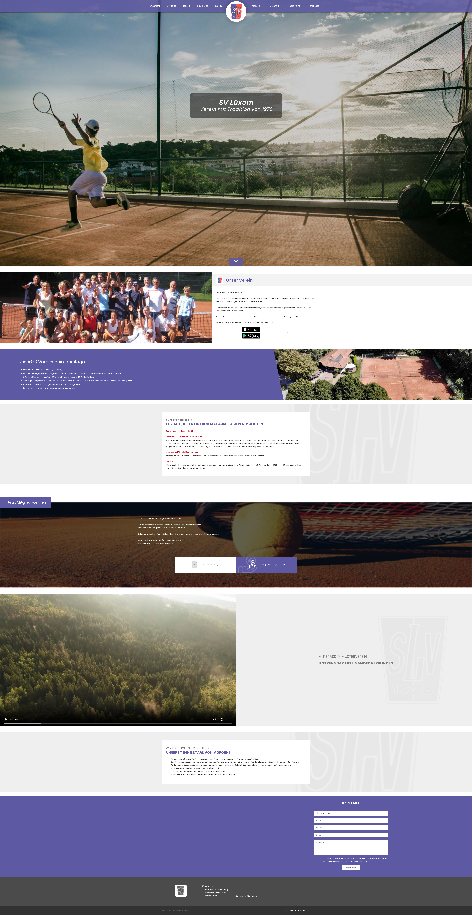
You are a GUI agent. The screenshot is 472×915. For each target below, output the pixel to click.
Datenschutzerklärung (358, 861)
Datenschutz (304, 910)
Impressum (291, 910)
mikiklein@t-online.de (249, 896)
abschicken (351, 868)
